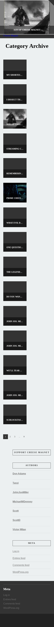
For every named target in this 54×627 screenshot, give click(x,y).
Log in (16, 551)
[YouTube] (30, 620)
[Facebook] (24, 620)
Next (47, 17)
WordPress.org (20, 572)
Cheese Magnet (10, 35)
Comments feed (21, 565)
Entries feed (19, 558)
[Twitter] (27, 620)
